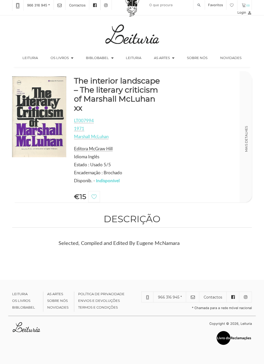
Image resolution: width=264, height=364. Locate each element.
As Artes (162, 58)
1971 (79, 129)
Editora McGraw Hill (93, 149)
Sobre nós (197, 58)
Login (244, 12)
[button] (72, 58)
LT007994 (84, 121)
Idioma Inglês (86, 157)
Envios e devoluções (99, 301)
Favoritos (216, 5)
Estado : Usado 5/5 (92, 165)
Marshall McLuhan (91, 137)
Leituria (33, 57)
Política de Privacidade (101, 294)
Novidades (231, 58)
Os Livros (21, 301)
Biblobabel (23, 307)
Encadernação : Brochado (98, 173)
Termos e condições (98, 307)
